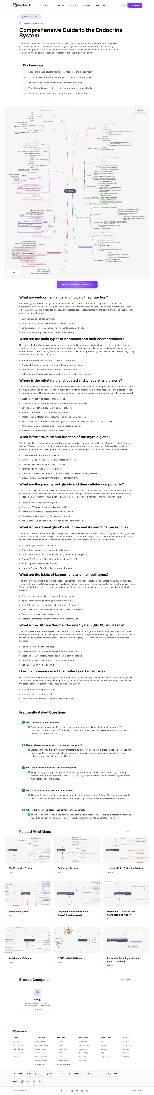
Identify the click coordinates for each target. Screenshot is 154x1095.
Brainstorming (84, 1045)
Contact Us (127, 1045)
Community (127, 1049)
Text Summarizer (40, 1049)
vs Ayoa (59, 1057)
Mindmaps (104, 1049)
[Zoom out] (9, 272)
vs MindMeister (62, 1049)
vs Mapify (60, 1045)
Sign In (122, 5)
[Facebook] (61, 1090)
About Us (126, 1041)
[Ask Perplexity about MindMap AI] (33, 1081)
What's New (17, 1057)
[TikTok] (92, 1090)
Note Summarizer (41, 1060)
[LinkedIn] (71, 1090)
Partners (126, 1053)
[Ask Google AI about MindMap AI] (28, 1081)
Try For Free (135, 5)
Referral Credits (18, 1053)
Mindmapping (83, 1041)
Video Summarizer (41, 1057)
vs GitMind (60, 1053)
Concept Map (83, 1053)
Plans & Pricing (18, 1045)
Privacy (133, 1091)
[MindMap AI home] (20, 1031)
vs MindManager (62, 1060)
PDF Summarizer (40, 1053)
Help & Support (106, 1057)
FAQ (102, 1053)
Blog (102, 1041)
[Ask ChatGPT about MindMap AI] (22, 1081)
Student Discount (18, 1049)
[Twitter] (66, 1090)
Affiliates (126, 1057)
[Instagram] (87, 1090)
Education (82, 1060)
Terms (139, 1091)
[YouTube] (77, 1090)
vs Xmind (60, 1041)
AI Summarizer (40, 1041)
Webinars (104, 1045)
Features (60, 5)
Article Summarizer (41, 1045)
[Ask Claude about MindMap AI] (39, 1081)
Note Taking (83, 1049)
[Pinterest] (82, 1090)
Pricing (73, 5)
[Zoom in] (20, 272)
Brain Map (82, 1057)
